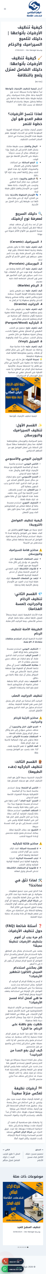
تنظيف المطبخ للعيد (28, 1227)
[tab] (27, 1247)
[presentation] (23, 1202)
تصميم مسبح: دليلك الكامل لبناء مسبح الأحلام (34, 1155)
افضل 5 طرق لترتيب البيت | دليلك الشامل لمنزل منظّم (11, 1155)
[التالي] (6, 1213)
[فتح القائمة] (5, 9)
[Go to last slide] (39, 1213)
